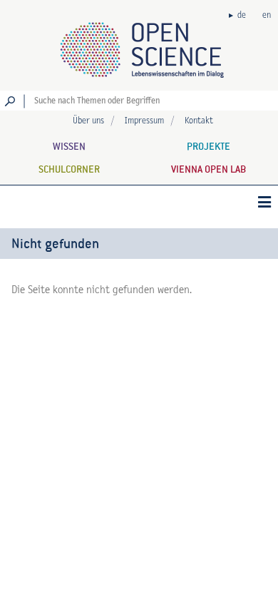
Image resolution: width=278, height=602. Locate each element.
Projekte (208, 146)
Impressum (144, 121)
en (266, 15)
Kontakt (199, 121)
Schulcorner (69, 169)
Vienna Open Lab (208, 169)
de (241, 15)
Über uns (88, 121)
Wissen (69, 146)
